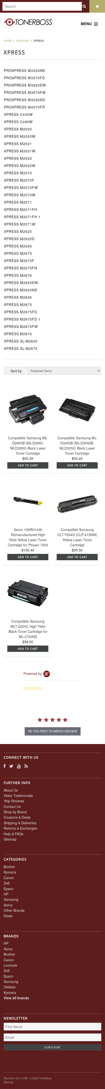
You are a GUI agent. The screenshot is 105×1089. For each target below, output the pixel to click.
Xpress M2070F (19, 180)
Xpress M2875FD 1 (22, 319)
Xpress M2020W (19, 136)
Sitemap (10, 839)
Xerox (8, 905)
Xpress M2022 (18, 158)
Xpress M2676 (18, 275)
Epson (8, 888)
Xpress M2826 (18, 297)
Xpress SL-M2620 (21, 341)
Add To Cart (28, 465)
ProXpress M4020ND (24, 99)
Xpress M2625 (18, 231)
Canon (9, 877)
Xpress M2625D (19, 238)
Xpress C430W (18, 114)
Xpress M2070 (18, 172)
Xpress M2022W (19, 165)
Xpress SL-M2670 (21, 348)
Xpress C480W (18, 121)
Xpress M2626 (18, 246)
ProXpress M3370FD (24, 77)
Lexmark (10, 965)
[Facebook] (5, 765)
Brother (9, 866)
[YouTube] (19, 765)
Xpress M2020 (18, 129)
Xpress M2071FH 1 (22, 216)
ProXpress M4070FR (24, 107)
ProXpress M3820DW (25, 85)
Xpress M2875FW (21, 326)
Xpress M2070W (19, 194)
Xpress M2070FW (21, 187)
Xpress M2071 (18, 202)
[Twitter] (11, 765)
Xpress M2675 (18, 253)
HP (6, 894)
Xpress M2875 (18, 304)
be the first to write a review (52, 731)
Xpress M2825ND (20, 289)
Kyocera (10, 872)
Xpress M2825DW (21, 282)
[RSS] (26, 765)
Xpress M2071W (19, 224)
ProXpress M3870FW (25, 92)
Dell (7, 883)
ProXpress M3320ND (24, 70)
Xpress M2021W (19, 150)
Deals (8, 915)
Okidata (10, 986)
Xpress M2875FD (20, 311)
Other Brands (14, 910)
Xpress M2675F (19, 260)
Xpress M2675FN (20, 267)
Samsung (22, 40)
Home (8, 40)
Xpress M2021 (18, 143)
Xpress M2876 (18, 333)
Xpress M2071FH (20, 209)
